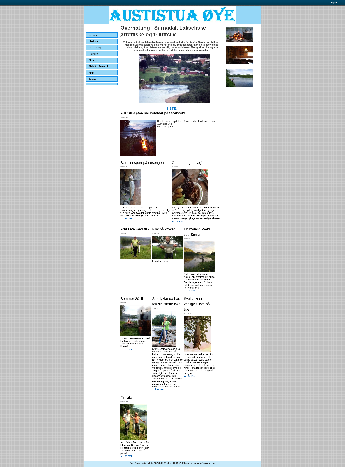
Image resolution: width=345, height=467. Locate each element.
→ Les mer (126, 218)
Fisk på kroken (164, 229)
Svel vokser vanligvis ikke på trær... (197, 304)
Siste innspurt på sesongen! (142, 163)
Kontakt (93, 79)
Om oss (93, 35)
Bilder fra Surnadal (98, 66)
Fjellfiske (93, 54)
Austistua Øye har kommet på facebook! (152, 113)
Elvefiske (93, 41)
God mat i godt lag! (187, 163)
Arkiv (91, 72)
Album (92, 60)
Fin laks (126, 398)
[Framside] (172, 23)
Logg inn (333, 2)
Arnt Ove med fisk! (135, 229)
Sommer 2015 (131, 299)
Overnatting (95, 47)
